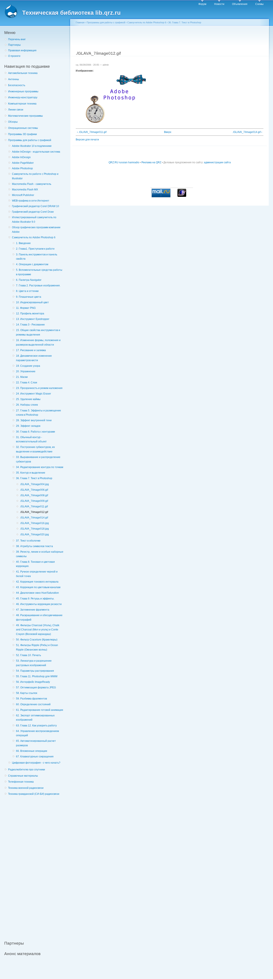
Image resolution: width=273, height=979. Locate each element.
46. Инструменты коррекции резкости (39, 604)
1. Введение (23, 243)
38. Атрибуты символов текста (34, 546)
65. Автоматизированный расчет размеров (36, 743)
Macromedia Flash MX (25, 189)
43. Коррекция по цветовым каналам (38, 587)
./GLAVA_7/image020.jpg (34, 534)
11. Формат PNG (26, 307)
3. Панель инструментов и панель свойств (36, 257)
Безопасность (16, 85)
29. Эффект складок (28, 425)
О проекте (14, 55)
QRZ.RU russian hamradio (124, 162)
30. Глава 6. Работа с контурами (35, 431)
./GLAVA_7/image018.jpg (34, 528)
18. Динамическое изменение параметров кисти (34, 358)
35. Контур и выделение (30, 472)
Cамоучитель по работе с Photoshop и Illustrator (35, 176)
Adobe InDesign (21, 157)
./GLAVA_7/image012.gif (34, 512)
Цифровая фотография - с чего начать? (36, 762)
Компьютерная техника (22, 103)
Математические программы (25, 115)
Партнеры (14, 44)
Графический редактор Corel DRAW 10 (35, 206)
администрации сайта (217, 162)
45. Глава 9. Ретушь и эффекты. (35, 598)
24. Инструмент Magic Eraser (33, 393)
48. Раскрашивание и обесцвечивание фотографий (39, 617)
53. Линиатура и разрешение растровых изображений (34, 663)
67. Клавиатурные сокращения (35, 756)
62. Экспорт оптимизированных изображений (35, 717)
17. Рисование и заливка (31, 350)
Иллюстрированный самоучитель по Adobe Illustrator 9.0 (34, 219)
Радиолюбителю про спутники (26, 769)
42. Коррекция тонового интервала (37, 581)
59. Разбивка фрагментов (31, 698)
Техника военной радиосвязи (26, 787)
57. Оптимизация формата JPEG (36, 687)
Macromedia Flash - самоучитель (31, 184)
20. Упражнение (25, 371)
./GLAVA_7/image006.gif (34, 489)
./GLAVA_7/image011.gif (34, 506)
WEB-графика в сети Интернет (30, 200)
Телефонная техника (21, 781)
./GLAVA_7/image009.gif (34, 500)
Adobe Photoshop (22, 168)
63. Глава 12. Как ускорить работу (36, 725)
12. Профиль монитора (30, 313)
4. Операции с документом (32, 264)
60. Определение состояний (33, 704)
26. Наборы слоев (27, 404)
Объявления (239, 4)
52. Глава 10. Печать (28, 655)
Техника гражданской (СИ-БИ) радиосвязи (33, 793)
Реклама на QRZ (151, 162)
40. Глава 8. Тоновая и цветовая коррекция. (35, 564)
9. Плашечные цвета (28, 296)
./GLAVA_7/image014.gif (34, 517)
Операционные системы (23, 128)
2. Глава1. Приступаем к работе (35, 248)
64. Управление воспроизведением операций (37, 733)
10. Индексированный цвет (32, 302)
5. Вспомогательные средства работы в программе (39, 272)
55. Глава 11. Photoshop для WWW (36, 676)
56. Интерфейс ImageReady (33, 681)
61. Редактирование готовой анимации (39, 709)
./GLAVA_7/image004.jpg (34, 484)
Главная (80, 22)
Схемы (259, 4)
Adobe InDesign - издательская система (36, 151)
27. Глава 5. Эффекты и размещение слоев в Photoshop (38, 413)
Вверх (167, 132)
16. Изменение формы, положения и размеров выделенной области (38, 342)
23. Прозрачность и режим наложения (39, 388)
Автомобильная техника (23, 73)
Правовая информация (22, 50)
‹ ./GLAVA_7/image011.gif (91, 132)
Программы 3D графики (22, 134)
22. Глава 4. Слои (26, 382)
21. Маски (22, 376)
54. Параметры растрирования (35, 670)
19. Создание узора (28, 365)
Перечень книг (17, 39)
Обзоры (13, 121)
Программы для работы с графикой (29, 140)
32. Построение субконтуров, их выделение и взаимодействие (35, 449)
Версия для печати (87, 139)
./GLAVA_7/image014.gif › (247, 132)
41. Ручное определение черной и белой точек (37, 574)
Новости (219, 4)
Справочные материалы (23, 775)
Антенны (13, 79)
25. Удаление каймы (28, 399)
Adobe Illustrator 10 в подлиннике (32, 145)
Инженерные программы (23, 91)
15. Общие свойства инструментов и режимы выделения (38, 332)
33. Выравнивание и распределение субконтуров (38, 459)
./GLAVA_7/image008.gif (34, 495)
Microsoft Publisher (23, 195)
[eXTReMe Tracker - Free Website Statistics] (181, 195)
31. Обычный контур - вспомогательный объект (31, 439)
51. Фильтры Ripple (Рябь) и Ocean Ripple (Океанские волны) (37, 647)
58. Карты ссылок (26, 693)
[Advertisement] (36, 866)
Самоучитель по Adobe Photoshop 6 (33, 237)
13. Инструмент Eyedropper (32, 319)
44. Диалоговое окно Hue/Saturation (37, 592)
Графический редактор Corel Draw (33, 211)
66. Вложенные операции (31, 750)
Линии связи (15, 109)
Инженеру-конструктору (22, 97)
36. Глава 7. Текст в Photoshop (34, 478)
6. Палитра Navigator (28, 279)
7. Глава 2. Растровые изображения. (38, 285)
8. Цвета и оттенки (27, 291)
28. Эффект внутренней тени (34, 420)
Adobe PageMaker (23, 162)
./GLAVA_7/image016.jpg (34, 523)
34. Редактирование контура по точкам (39, 467)
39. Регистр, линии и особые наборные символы (39, 554)
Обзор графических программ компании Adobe (36, 229)
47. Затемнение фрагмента (32, 609)
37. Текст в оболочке (28, 540)
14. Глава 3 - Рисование (30, 324)
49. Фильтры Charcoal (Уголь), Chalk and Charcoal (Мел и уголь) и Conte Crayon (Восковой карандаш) (37, 630)
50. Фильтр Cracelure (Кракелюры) (36, 639)
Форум (202, 4)
